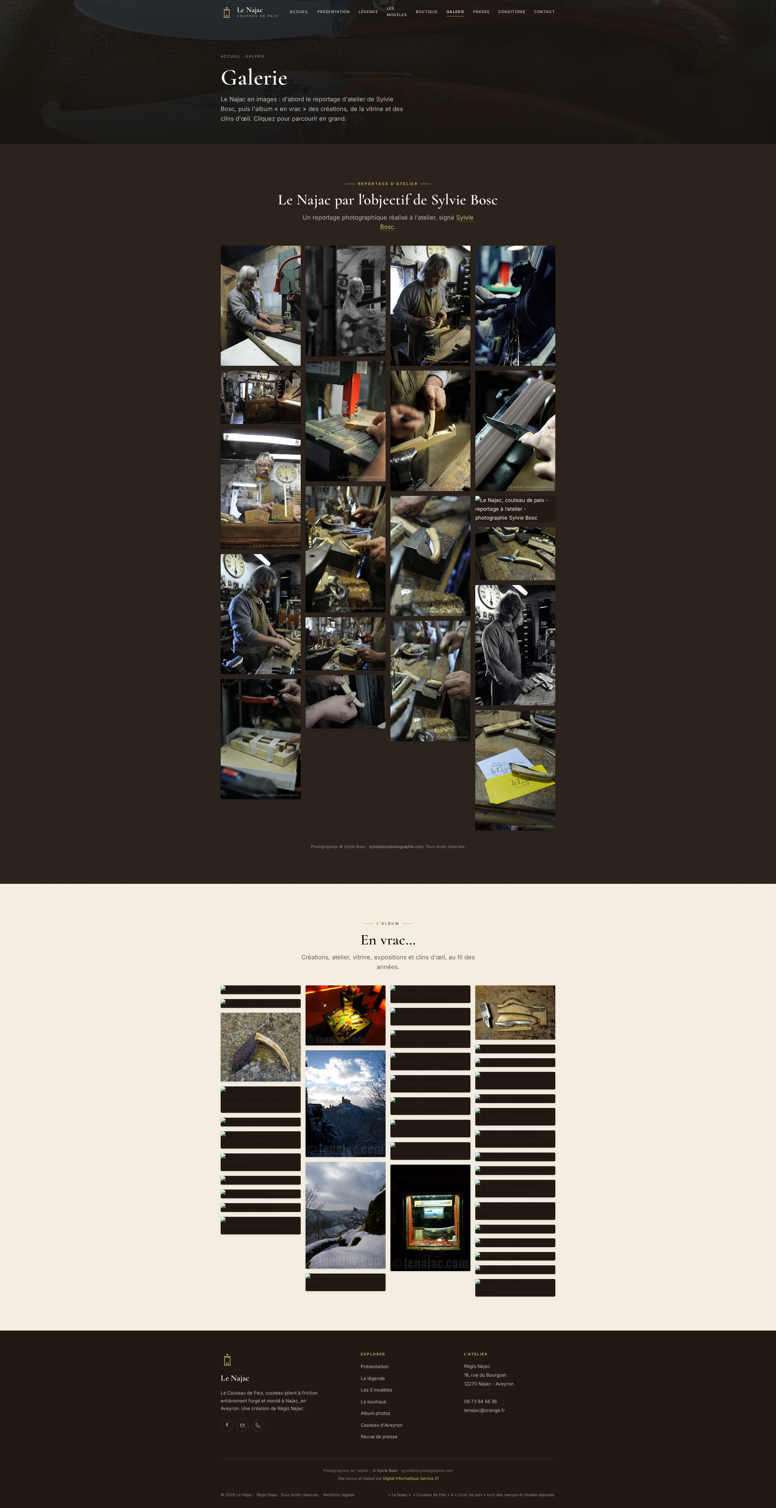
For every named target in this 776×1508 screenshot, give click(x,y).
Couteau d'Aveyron (382, 1425)
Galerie (455, 11)
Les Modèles (397, 11)
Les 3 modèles (376, 1390)
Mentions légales (338, 1495)
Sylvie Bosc (387, 1470)
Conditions (511, 11)
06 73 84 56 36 (480, 1401)
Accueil (299, 11)
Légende (368, 11)
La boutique (373, 1402)
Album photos (375, 1413)
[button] (261, 306)
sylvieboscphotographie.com (396, 846)
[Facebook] (227, 1425)
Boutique (427, 11)
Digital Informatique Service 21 (411, 1478)
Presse (481, 11)
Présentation (333, 11)
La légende (373, 1378)
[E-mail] (242, 1425)
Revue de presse (379, 1436)
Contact (544, 11)
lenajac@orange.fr (484, 1410)
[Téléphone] (258, 1425)
